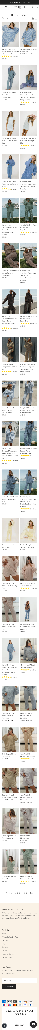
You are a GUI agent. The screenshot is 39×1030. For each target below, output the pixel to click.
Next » (31, 893)
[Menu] (2, 7)
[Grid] (33, 18)
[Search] (7, 7)
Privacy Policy (7, 957)
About (4, 934)
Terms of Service (8, 954)
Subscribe (9, 987)
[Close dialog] (35, 1009)
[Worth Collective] (19, 7)
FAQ (3, 944)
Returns (5, 947)
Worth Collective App (10, 937)
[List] (36, 18)
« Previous (8, 893)
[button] (4, 1025)
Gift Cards (5, 940)
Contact (5, 951)
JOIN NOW (19, 1025)
